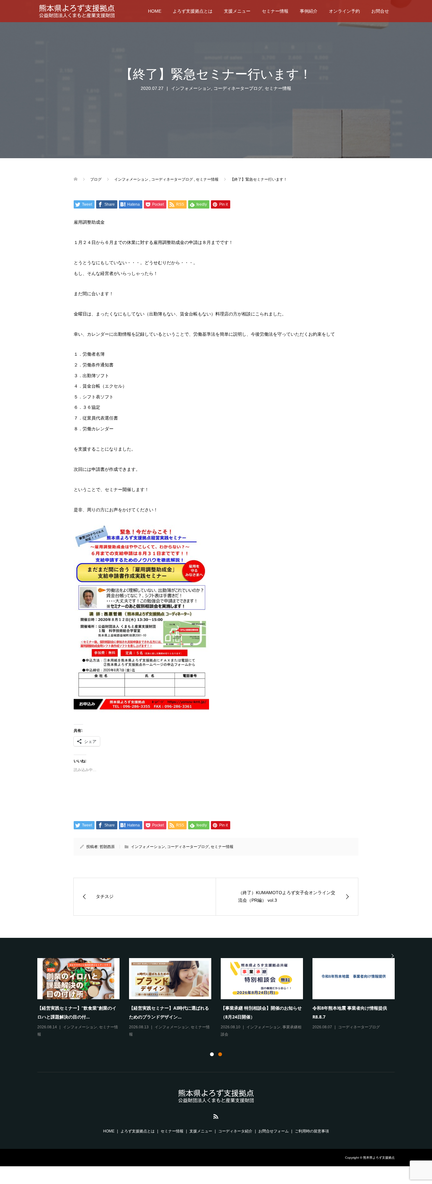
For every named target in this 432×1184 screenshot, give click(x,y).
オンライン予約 (344, 11)
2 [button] (220, 1054)
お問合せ (380, 11)
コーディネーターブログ (237, 88)
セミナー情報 (275, 11)
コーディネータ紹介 (235, 1131)
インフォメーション (191, 88)
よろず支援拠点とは (193, 11)
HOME (154, 11)
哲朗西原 (107, 846)
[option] (220, 998)
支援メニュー (237, 11)
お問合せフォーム (273, 1131)
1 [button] (212, 1054)
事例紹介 (309, 11)
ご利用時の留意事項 (312, 1131)
